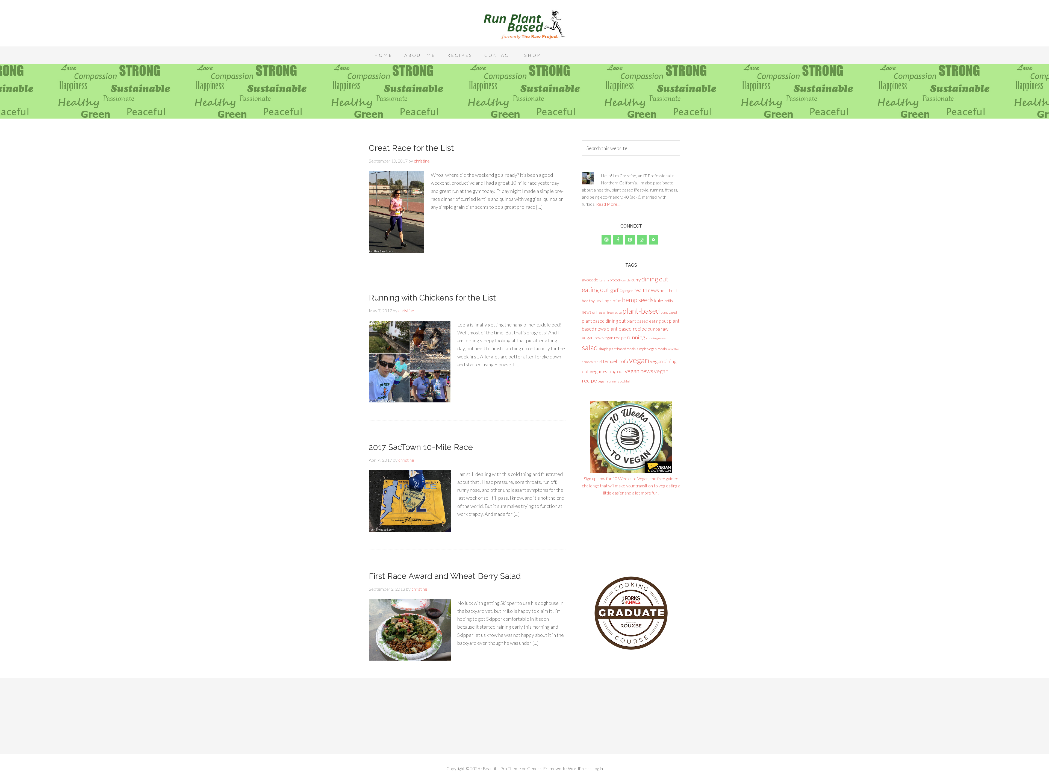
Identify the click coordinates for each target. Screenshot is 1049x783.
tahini (598, 362)
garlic (616, 290)
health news (646, 290)
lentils (668, 301)
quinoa (654, 328)
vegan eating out (607, 371)
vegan (639, 360)
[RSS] (653, 240)
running (636, 337)
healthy (588, 300)
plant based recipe (627, 329)
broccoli (615, 280)
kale (658, 300)
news (586, 312)
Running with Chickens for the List (432, 297)
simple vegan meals (652, 349)
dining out (654, 279)
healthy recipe (608, 300)
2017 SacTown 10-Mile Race (421, 447)
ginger (628, 290)
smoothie (673, 349)
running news (656, 338)
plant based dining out (604, 321)
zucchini (624, 381)
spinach (587, 362)
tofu (623, 361)
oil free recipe (612, 312)
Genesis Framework (546, 768)
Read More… (608, 204)
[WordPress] (606, 240)
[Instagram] (642, 240)
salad (590, 347)
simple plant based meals (617, 349)
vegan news (639, 370)
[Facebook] (618, 240)
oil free (597, 312)
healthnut (668, 290)
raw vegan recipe (610, 337)
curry (636, 279)
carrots (625, 280)
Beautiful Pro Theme (502, 768)
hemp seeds (637, 300)
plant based (669, 312)
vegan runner (607, 381)
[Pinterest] (630, 240)
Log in (597, 768)
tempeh (610, 361)
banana (604, 280)
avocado (590, 279)
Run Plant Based (524, 24)
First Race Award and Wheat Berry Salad (445, 576)
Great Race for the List (411, 148)
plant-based (641, 310)
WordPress (579, 768)
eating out (595, 289)
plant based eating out (647, 320)
